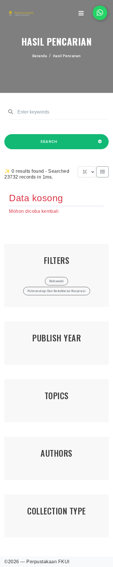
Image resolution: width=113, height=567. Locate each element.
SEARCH (49, 141)
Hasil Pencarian (67, 56)
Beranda (39, 56)
